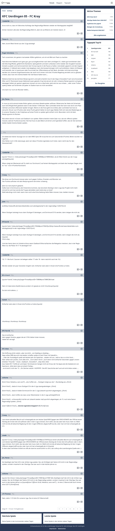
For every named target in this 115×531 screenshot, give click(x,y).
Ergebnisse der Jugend (94, 23)
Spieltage (9, 11)
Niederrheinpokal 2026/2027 (95, 30)
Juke (3, 202)
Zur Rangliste (100, 83)
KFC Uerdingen (79, 526)
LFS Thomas (6, 494)
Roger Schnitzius (8, 53)
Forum (52, 3)
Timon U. (5, 39)
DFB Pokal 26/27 (92, 17)
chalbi (4, 435)
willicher (5, 378)
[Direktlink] (81, 21)
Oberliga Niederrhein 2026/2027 (97, 20)
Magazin (59, 3)
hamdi (4, 300)
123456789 (5, 21)
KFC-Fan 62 (6, 331)
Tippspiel (67, 3)
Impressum (53, 528)
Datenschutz (62, 528)
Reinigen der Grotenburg (94, 27)
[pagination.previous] (59, 509)
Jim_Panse (5, 99)
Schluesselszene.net (36, 526)
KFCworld (5, 222)
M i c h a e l (6, 275)
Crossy (4, 175)
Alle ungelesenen (100, 35)
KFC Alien (5, 349)
